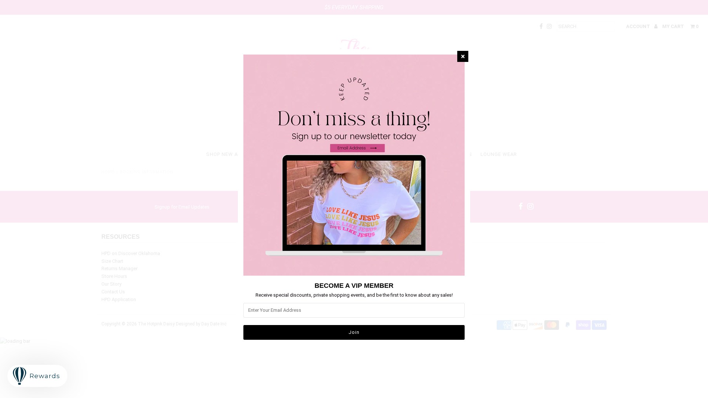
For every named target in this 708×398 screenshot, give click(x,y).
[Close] (462, 56)
